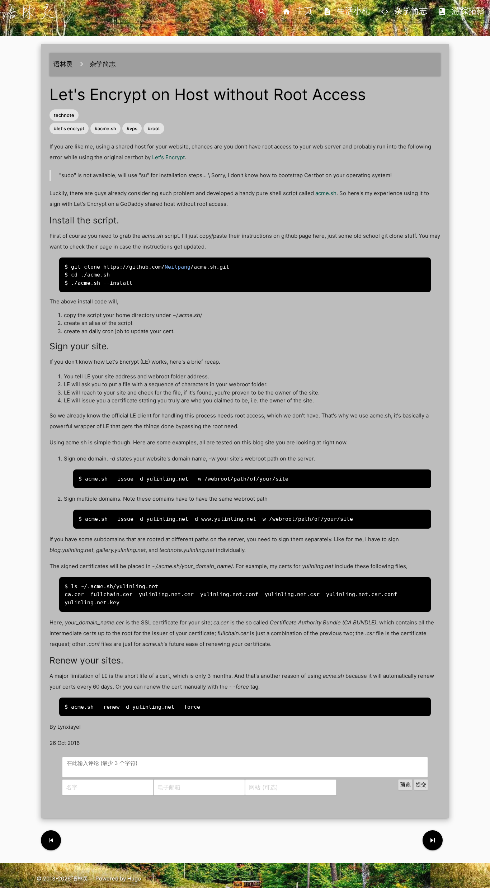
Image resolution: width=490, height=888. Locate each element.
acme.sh (325, 193)
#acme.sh (105, 128)
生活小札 (346, 12)
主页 (297, 12)
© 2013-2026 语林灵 (62, 878)
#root (154, 128)
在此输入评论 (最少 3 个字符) (102, 763)
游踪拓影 (461, 12)
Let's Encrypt (168, 157)
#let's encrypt (69, 128)
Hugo (134, 878)
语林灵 (63, 64)
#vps (132, 128)
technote (64, 115)
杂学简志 (404, 12)
